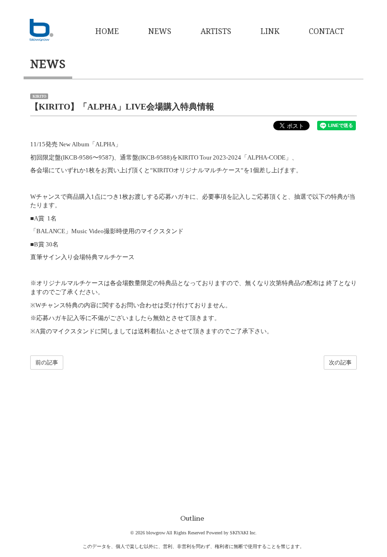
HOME (107, 31)
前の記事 (46, 362)
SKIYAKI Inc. (243, 532)
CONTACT (326, 31)
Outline (192, 518)
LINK (270, 31)
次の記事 (340, 362)
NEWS (159, 31)
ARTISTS (216, 31)
